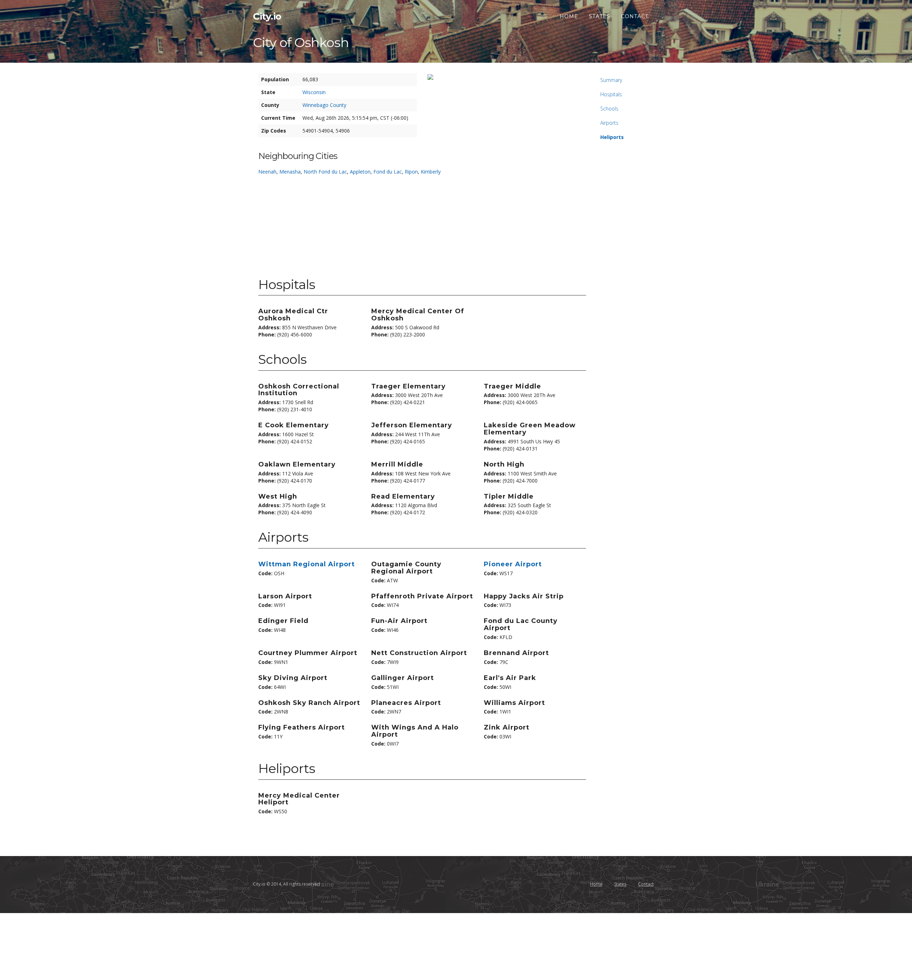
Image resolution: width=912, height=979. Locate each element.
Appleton (360, 171)
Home (569, 16)
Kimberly (431, 171)
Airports (609, 122)
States (599, 16)
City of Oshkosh (301, 42)
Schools (609, 108)
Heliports (612, 137)
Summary (611, 80)
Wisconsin (314, 92)
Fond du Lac (387, 171)
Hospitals (611, 94)
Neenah (267, 171)
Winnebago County (324, 105)
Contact (634, 16)
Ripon (411, 171)
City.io (267, 16)
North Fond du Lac (325, 171)
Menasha (290, 171)
